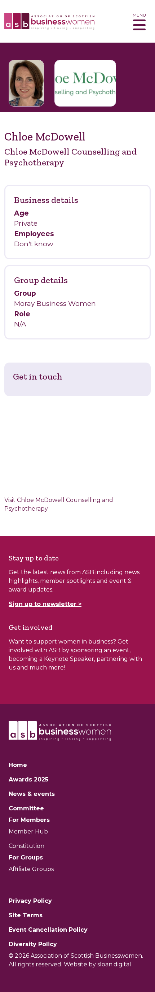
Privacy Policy (30, 900)
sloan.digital (114, 964)
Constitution (26, 845)
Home (18, 765)
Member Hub (28, 831)
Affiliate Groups (31, 869)
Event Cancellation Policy (48, 929)
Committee (26, 808)
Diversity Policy (33, 944)
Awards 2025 (28, 779)
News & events (32, 793)
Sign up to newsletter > (45, 604)
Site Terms (26, 915)
